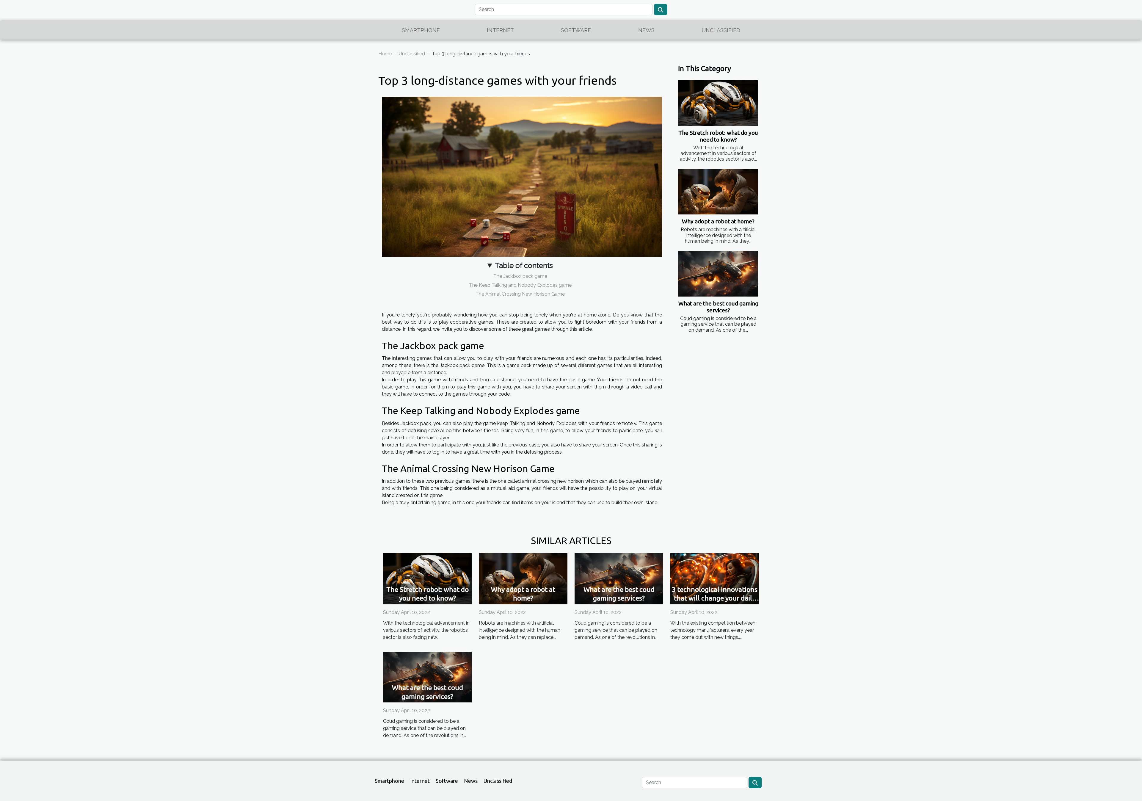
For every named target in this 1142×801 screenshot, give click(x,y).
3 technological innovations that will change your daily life (714, 598)
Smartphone (421, 30)
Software (576, 30)
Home (385, 54)
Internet (500, 30)
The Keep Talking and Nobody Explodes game (520, 285)
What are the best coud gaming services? (718, 306)
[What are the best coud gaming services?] (718, 274)
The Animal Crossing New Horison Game (520, 294)
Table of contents (524, 265)
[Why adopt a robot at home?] (718, 191)
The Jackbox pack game (520, 276)
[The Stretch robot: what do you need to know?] (718, 103)
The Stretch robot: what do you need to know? (718, 136)
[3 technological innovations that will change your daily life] (714, 578)
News (646, 30)
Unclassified (721, 30)
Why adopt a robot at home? (718, 221)
